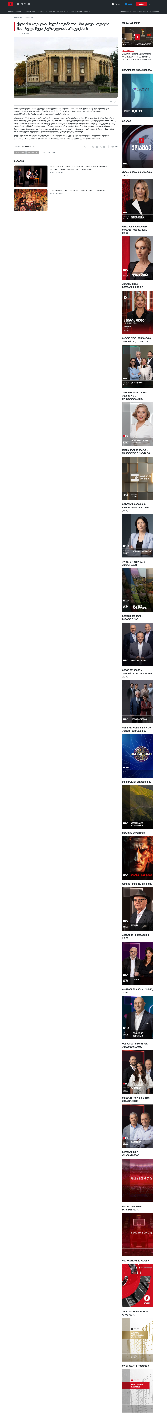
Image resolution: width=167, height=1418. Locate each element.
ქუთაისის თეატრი (49, 152)
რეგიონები (32, 152)
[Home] (10, 4)
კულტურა (29, 18)
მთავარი (18, 18)
